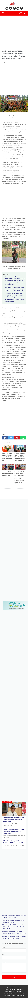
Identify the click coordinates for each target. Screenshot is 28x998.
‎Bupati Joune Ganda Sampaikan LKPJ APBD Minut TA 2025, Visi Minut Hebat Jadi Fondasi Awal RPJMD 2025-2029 (14, 289)
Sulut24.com (11, 995)
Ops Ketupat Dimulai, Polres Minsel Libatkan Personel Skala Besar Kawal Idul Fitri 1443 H (14, 927)
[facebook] (6, 8)
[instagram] (14, 8)
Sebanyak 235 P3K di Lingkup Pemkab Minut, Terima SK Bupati (7, 473)
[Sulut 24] (14, 4)
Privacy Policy (18, 991)
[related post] (8, 448)
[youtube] (17, 8)
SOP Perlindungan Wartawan (11, 993)
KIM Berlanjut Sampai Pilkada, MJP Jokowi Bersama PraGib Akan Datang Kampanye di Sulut (7, 457)
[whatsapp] (21, 8)
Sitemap (22, 993)
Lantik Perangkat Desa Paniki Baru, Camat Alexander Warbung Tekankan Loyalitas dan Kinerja (14, 295)
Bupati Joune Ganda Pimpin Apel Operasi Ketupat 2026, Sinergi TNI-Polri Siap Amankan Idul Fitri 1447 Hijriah (14, 278)
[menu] (3, 13)
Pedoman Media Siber (10, 989)
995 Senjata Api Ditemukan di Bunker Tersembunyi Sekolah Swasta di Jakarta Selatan (13, 831)
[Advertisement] (14, 31)
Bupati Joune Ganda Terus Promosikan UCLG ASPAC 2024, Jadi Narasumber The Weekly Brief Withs (19, 457)
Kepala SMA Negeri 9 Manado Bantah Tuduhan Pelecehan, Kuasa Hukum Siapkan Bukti (13, 819)
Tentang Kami (10, 987)
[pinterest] (17, 437)
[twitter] (10, 8)
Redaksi (17, 987)
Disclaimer (19, 989)
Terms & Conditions (9, 991)
